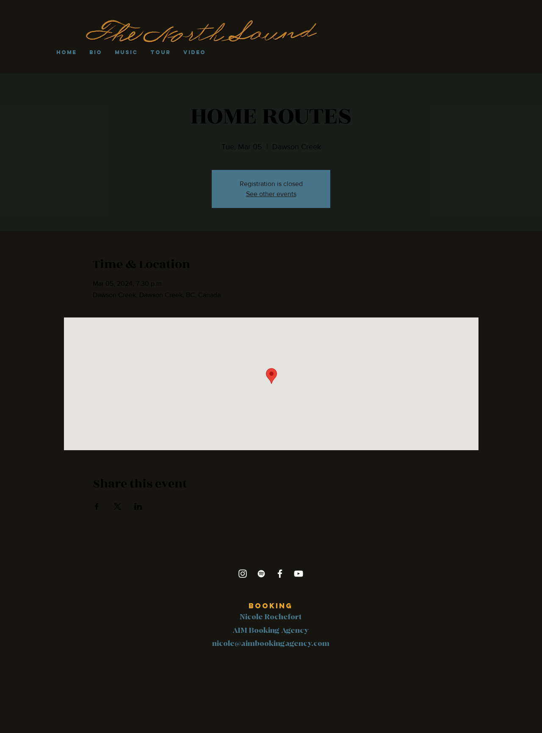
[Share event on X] (117, 506)
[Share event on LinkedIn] (138, 506)
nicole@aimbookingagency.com (270, 643)
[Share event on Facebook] (97, 506)
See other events (271, 193)
